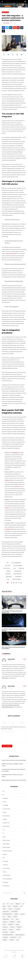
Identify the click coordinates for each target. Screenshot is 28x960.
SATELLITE (19, 927)
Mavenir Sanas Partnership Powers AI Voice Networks (14, 780)
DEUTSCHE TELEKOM (7, 914)
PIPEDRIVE (8, 573)
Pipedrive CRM (8, 480)
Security (5, 854)
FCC (4, 916)
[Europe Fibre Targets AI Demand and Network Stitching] (14, 620)
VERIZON (5, 939)
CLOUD (10, 908)
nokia (4, 924)
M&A (4, 836)
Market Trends (6, 840)
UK (19, 937)
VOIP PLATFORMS (16, 579)
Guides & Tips (5, 12)
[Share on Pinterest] (19, 583)
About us (15, 950)
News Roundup (6, 847)
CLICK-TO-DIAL (6, 568)
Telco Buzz (5, 864)
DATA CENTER (14, 911)
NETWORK (12, 921)
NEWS (18, 921)
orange (17, 924)
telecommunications (20, 934)
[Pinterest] (18, 27)
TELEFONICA (13, 937)
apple (4, 906)
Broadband (5, 798)
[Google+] (14, 27)
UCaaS (4, 871)
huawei (15, 916)
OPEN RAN (10, 924)
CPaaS (4, 812)
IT (3, 833)
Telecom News (6, 868)
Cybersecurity (6, 911)
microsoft (5, 921)
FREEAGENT (21, 568)
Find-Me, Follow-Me (11, 253)
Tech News (5, 861)
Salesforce (16, 452)
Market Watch (6, 843)
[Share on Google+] (16, 583)
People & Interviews (7, 850)
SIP (4, 857)
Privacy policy (21, 950)
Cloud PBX (5, 805)
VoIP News (5, 882)
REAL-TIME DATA (18, 573)
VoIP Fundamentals (7, 878)
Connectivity (17, 908)
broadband (15, 906)
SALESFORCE (9, 576)
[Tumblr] (21, 27)
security (4, 929)
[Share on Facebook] (3, 27)
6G (12, 903)
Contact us (14, 952)
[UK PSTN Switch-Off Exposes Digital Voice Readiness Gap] (14, 602)
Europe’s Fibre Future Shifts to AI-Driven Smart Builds (14, 760)
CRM (14, 568)
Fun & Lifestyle (6, 815)
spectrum (11, 929)
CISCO (4, 908)
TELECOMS (5, 937)
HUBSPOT (8, 571)
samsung (12, 927)
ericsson (22, 914)
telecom (12, 932)
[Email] (3, 31)
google (9, 916)
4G (3, 903)
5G (3, 791)
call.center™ (18, 486)
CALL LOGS (7, 565)
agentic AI (18, 903)
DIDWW (16, 914)
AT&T (9, 906)
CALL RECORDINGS (18, 565)
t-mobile (18, 929)
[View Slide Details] (14, 5)
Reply (24, 659)
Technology (18, 576)
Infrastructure (6, 826)
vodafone (12, 939)
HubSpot (7, 507)
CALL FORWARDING (16, 562)
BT (21, 906)
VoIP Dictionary (6, 875)
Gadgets (5, 819)
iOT (12, 919)
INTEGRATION (17, 571)
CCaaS (4, 801)
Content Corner (6, 808)
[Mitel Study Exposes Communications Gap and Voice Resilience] (14, 638)
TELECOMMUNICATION (8, 934)
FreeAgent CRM (9, 529)
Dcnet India (4, 678)
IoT (4, 829)
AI (3, 794)
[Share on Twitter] (7, 27)
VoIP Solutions (6, 885)
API (12, 353)
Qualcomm (5, 927)
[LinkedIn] (10, 27)
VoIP (8, 579)
